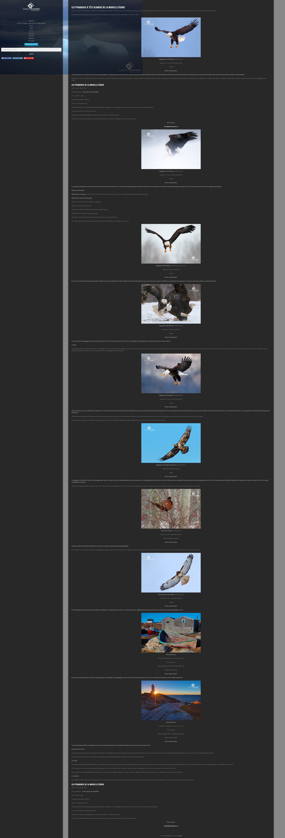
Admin (32, 54)
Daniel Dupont (31, 7)
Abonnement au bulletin (32, 44)
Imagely (180, 835)
